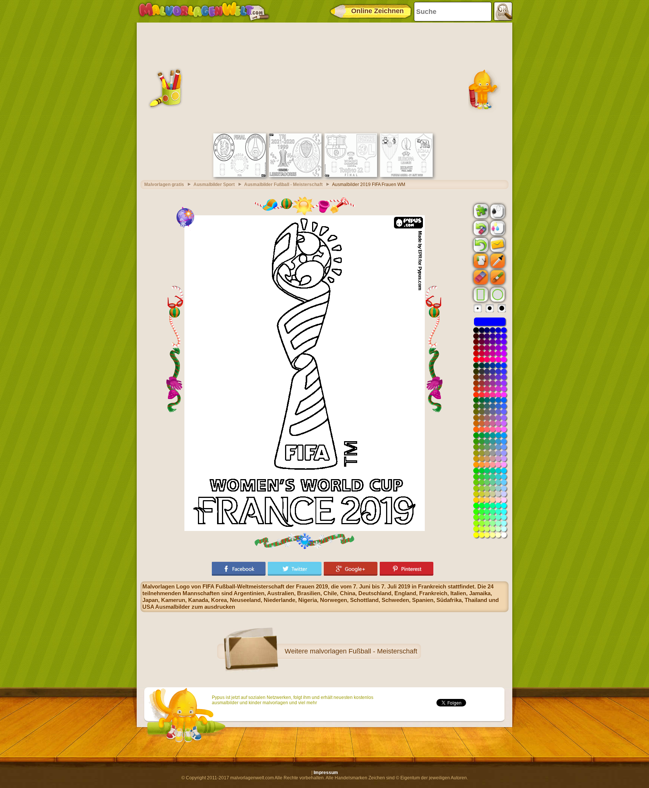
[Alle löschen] (480, 228)
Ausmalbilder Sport (214, 184)
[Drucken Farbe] (497, 228)
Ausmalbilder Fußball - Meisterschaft (283, 184)
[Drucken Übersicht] (497, 211)
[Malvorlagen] (204, 11)
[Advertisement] (324, 77)
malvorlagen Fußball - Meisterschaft (363, 651)
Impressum (326, 772)
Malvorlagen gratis (164, 184)
